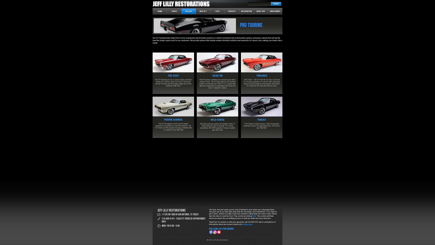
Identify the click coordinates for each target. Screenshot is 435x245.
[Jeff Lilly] (181, 6)
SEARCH (276, 4)
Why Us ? (203, 11)
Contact (232, 11)
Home (160, 11)
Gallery (188, 11)
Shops (174, 11)
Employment (275, 11)
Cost (217, 11)
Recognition (246, 11)
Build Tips (261, 11)
